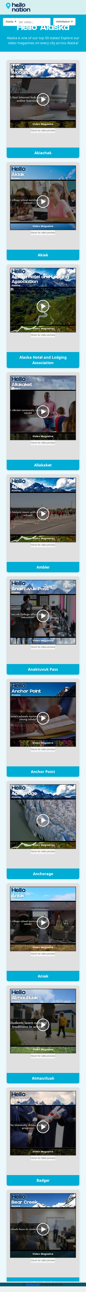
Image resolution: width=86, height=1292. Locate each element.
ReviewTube (33, 1284)
